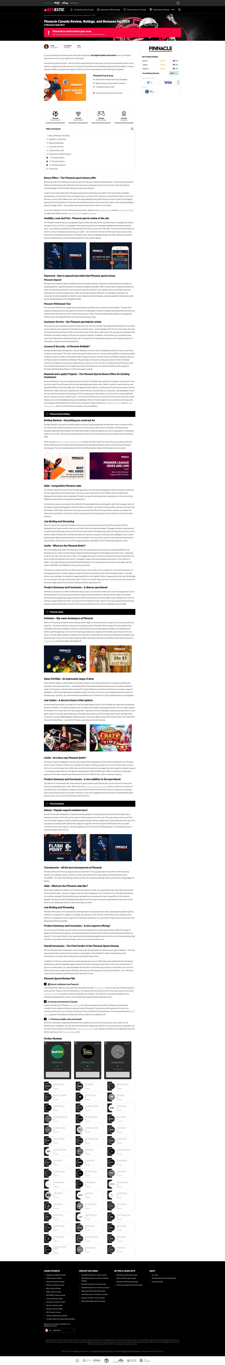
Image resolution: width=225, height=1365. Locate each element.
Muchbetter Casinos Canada (55, 1302)
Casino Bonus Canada (161, 10)
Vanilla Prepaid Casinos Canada (56, 1316)
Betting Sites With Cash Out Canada (93, 1301)
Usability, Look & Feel (57, 139)
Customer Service (56, 146)
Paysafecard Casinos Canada (56, 1275)
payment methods (51, 994)
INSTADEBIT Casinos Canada (55, 1295)
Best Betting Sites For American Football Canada (94, 1279)
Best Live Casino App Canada (126, 1278)
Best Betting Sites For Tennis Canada (93, 1284)
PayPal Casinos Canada (54, 1278)
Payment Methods (56, 143)
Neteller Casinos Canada (54, 1309)
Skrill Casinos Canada (53, 1312)
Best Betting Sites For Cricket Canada (94, 1275)
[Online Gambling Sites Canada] (56, 9)
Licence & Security (56, 150)
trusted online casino (85, 1029)
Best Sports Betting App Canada (127, 1282)
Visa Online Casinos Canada (55, 1282)
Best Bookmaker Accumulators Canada (94, 1294)
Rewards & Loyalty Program (60, 154)
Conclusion (53, 169)
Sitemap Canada (157, 1282)
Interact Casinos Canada (54, 1299)
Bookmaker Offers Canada (110, 10)
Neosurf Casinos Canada (54, 1305)
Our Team (155, 1275)
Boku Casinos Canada (53, 1288)
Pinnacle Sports (58, 157)
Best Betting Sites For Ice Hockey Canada (95, 1288)
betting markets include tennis (68, 442)
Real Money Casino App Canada (127, 1275)
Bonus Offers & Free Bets (59, 135)
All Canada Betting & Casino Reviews (164, 1278)
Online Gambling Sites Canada (52, 15)
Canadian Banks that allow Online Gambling (60, 1319)
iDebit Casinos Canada (53, 1292)
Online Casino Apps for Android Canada (129, 1285)
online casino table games (96, 786)
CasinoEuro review (113, 403)
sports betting (75, 1005)
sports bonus (99, 988)
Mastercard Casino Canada (55, 1285)
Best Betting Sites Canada (84, 10)
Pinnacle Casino (58, 161)
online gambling (69, 1032)
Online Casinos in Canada (136, 10)
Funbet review (50, 641)
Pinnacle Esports (59, 165)
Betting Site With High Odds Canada (93, 1291)
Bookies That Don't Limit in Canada (93, 1298)
